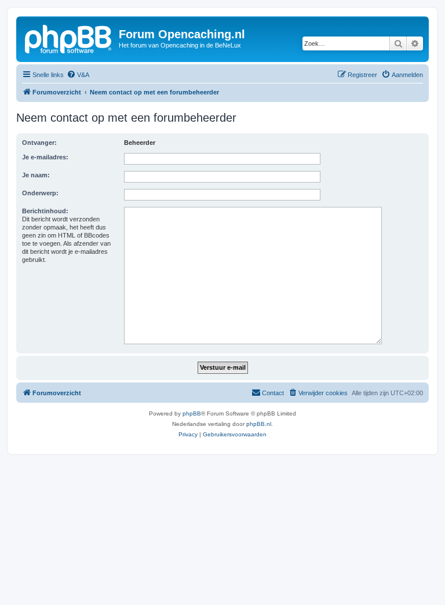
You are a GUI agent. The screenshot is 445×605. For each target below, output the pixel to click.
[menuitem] (78, 75)
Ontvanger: (39, 142)
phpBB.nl (258, 424)
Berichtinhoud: (45, 210)
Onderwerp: (40, 192)
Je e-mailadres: (45, 157)
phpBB (192, 413)
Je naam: (36, 175)
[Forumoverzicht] (69, 37)
